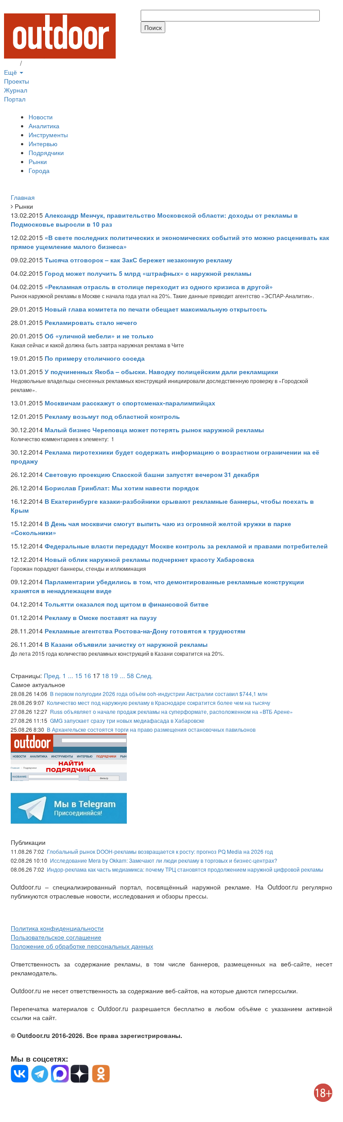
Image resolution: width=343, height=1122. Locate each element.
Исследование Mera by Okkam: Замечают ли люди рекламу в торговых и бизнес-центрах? (163, 860)
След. (144, 675)
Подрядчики (46, 152)
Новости (41, 116)
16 (87, 675)
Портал (14, 98)
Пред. (52, 675)
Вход (11, 63)
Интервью (43, 143)
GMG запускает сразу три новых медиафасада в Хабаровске (127, 720)
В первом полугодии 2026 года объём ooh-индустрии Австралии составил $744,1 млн (159, 693)
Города (39, 170)
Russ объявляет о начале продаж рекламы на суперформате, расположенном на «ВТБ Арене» (171, 711)
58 (130, 675)
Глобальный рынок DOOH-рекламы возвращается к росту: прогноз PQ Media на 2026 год (160, 851)
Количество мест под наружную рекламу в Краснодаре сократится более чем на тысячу (158, 702)
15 (78, 675)
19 (114, 675)
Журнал (15, 89)
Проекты (16, 80)
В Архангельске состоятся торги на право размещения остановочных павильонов (151, 729)
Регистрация (42, 63)
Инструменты (48, 134)
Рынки (38, 161)
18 (105, 675)
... (70, 675)
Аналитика (44, 125)
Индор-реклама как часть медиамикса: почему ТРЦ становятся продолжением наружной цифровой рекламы (185, 869)
